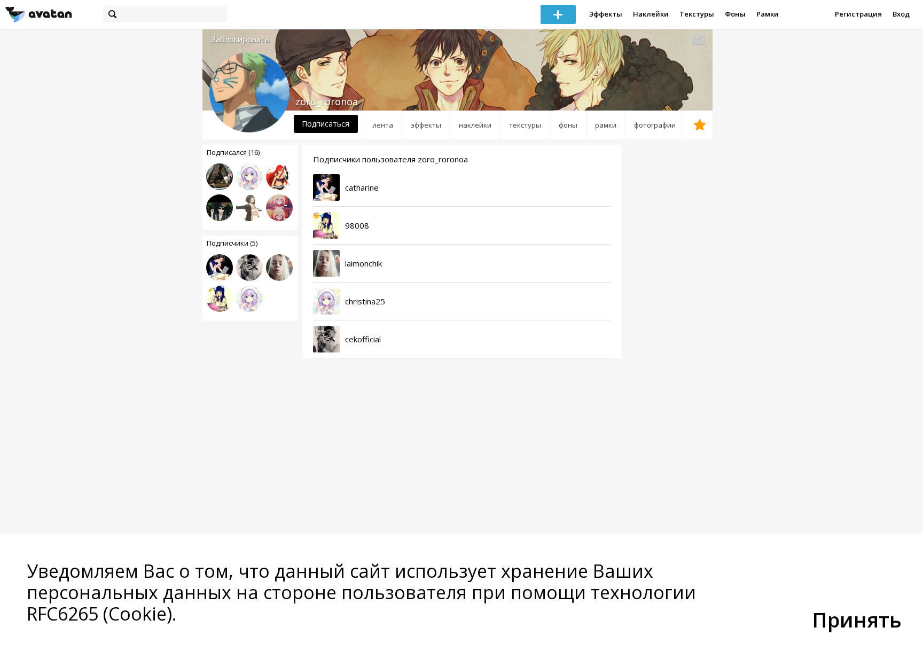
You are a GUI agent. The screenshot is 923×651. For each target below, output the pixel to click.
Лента (383, 125)
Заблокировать (240, 39)
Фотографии (655, 125)
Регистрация (858, 14)
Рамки (767, 14)
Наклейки (651, 14)
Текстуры (696, 14)
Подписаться (325, 124)
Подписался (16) (233, 152)
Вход (901, 14)
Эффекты (605, 14)
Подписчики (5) (232, 243)
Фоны (735, 14)
